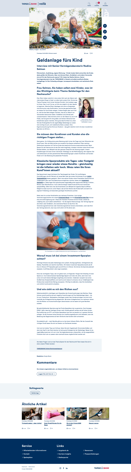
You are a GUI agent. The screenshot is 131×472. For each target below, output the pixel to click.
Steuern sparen (94, 423)
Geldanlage (35, 393)
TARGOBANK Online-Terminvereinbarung (49, 348)
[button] (89, 4)
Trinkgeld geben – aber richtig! (32, 423)
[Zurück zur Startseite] (34, 4)
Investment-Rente (63, 197)
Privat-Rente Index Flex (82, 197)
